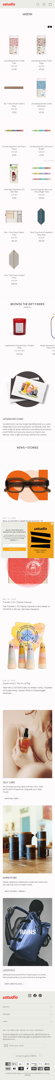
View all (27, 307)
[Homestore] (27, 839)
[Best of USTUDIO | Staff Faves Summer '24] (27, 484)
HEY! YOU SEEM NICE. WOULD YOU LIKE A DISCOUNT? (23, 1030)
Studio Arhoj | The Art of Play (16, 683)
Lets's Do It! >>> (14, 549)
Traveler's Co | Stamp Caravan (17, 602)
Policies (6, 1014)
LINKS (5, 1021)
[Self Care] (27, 744)
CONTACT (6, 1007)
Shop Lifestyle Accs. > (14, 984)
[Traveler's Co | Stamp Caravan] (27, 565)
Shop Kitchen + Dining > (15, 891)
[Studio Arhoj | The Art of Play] (27, 646)
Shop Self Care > (12, 798)
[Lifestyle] (27, 932)
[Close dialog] (52, 524)
